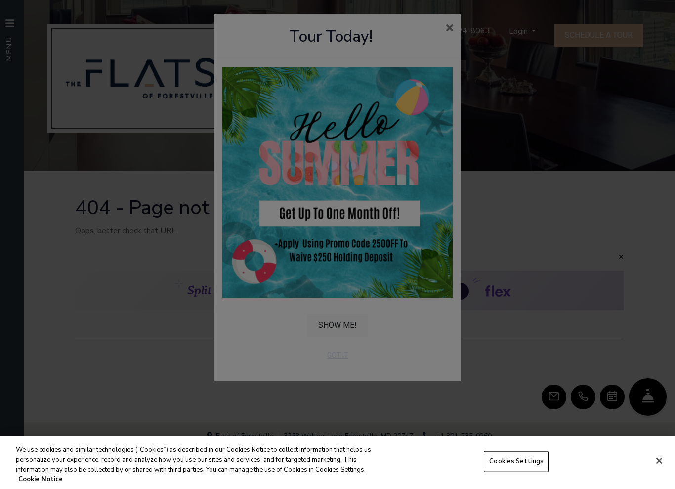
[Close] (659, 461)
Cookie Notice (40, 478)
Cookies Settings (516, 461)
